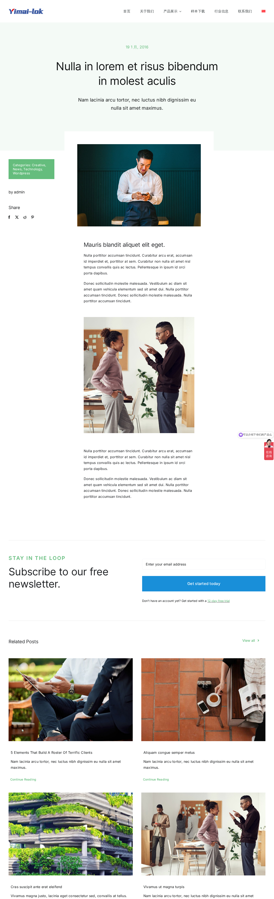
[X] (17, 217)
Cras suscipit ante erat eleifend (36, 887)
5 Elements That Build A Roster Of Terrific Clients (51, 752)
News (17, 169)
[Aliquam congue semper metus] (203, 699)
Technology (32, 169)
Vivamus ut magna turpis (164, 887)
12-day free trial (218, 601)
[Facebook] (9, 217)
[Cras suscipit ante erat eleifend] (71, 834)
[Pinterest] (32, 217)
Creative (38, 165)
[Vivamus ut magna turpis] (203, 834)
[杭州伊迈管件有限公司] (26, 9)
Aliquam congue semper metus (169, 752)
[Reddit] (25, 217)
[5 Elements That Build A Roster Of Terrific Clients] (71, 699)
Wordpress (21, 173)
